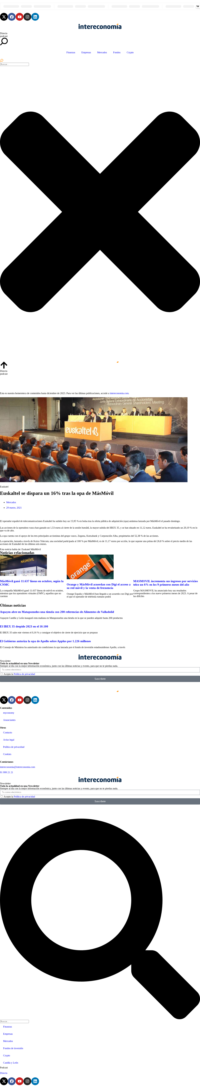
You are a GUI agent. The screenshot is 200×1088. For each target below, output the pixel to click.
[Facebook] (12, 17)
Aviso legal (8, 739)
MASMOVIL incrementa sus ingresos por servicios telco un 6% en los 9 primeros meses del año (165, 582)
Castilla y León (10, 1062)
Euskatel (26, 549)
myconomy (8, 712)
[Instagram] (27, 17)
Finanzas (70, 52)
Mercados (102, 52)
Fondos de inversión (13, 1048)
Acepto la (19, 674)
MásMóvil (36, 549)
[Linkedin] (35, 17)
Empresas (86, 52)
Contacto (7, 732)
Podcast (4, 1067)
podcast (4, 36)
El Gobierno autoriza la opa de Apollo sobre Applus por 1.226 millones (45, 641)
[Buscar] (1, 61)
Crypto (130, 52)
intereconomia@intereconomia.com (17, 767)
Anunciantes (9, 720)
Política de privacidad (24, 674)
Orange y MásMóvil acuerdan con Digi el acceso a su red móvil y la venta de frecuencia (99, 586)
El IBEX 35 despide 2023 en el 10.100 (24, 626)
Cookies (7, 754)
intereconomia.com (119, 393)
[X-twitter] (4, 17)
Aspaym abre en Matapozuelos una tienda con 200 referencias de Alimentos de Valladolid (57, 611)
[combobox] (14, 64)
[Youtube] (19, 17)
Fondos (116, 52)
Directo (3, 33)
